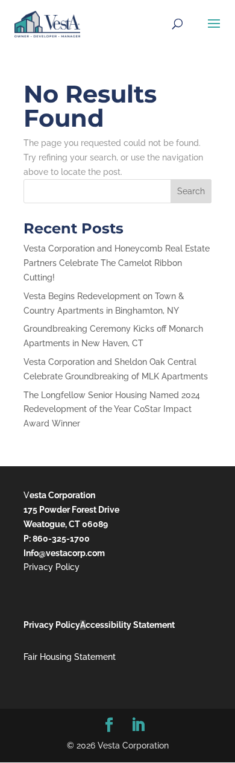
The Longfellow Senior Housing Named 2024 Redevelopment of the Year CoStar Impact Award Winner (112, 409)
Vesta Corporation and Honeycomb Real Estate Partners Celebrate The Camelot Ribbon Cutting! (117, 263)
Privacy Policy (52, 567)
